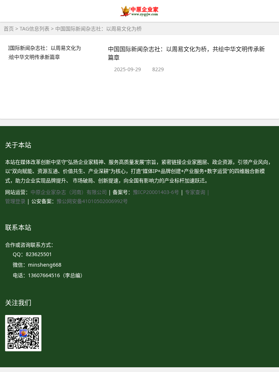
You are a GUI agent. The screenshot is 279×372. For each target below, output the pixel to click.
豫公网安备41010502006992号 (92, 201)
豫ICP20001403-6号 (156, 192)
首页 (9, 28)
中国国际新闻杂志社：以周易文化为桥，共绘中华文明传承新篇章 (186, 53)
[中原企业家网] (139, 15)
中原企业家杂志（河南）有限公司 (69, 192)
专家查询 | (197, 192)
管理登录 (16, 201)
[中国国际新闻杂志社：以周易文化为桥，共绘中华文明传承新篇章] (52, 52)
